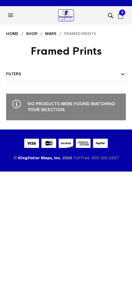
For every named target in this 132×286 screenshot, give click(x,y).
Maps (50, 33)
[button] (11, 15)
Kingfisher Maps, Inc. (40, 158)
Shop (31, 33)
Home (12, 33)
